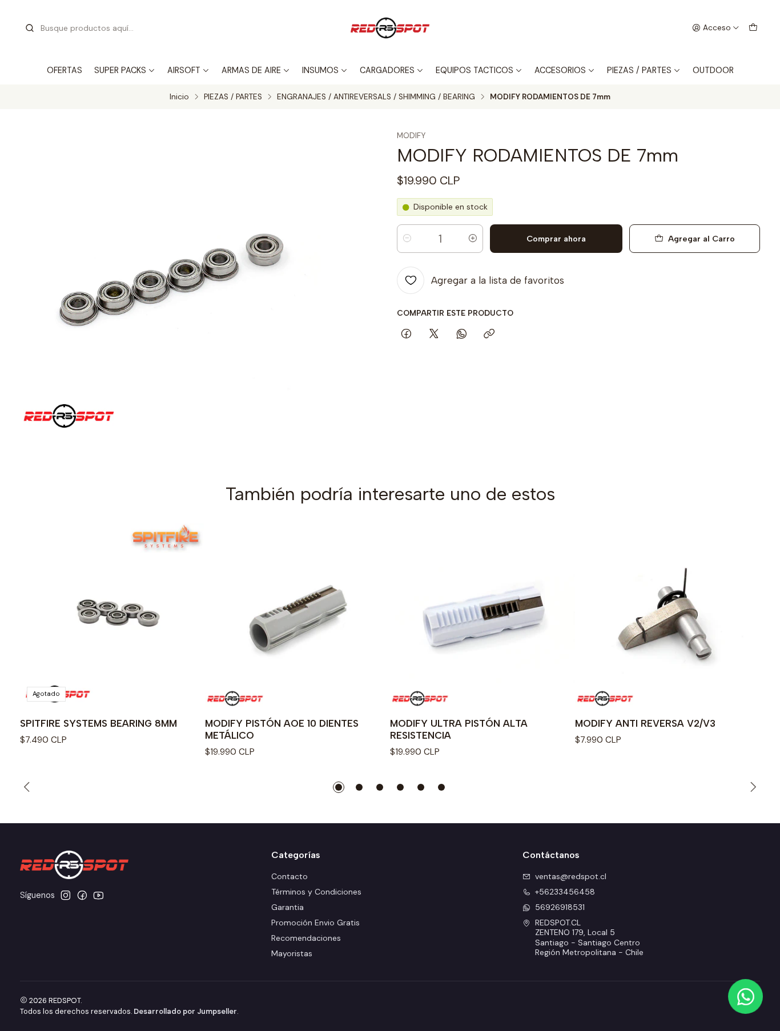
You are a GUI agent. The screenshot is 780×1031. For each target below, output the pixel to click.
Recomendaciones (306, 938)
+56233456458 (565, 892)
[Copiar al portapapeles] (489, 334)
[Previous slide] (28, 787)
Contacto (289, 876)
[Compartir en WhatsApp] (461, 334)
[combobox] (83, 28)
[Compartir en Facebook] (406, 334)
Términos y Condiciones (316, 892)
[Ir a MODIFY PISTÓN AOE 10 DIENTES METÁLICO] (297, 615)
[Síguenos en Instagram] (65, 895)
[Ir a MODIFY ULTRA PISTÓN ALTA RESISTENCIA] (482, 615)
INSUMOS (320, 70)
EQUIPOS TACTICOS (474, 70)
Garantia (287, 907)
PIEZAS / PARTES (639, 70)
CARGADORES (387, 70)
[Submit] (29, 28)
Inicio (179, 97)
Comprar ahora (556, 238)
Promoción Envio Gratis (315, 922)
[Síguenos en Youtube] (98, 895)
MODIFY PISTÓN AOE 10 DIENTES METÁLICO (282, 729)
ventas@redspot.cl (570, 876)
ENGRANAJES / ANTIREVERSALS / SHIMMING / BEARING (376, 97)
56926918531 (560, 907)
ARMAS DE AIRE (251, 70)
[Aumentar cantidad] (473, 238)
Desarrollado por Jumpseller (185, 1011)
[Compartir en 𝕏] (434, 334)
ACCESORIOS (560, 70)
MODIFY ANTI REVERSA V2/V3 (645, 723)
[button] (338, 787)
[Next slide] (751, 787)
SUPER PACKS (120, 70)
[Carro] (753, 28)
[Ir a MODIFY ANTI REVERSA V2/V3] (667, 615)
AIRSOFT (183, 70)
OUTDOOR (713, 70)
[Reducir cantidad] (407, 238)
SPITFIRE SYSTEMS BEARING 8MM (98, 723)
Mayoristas (291, 953)
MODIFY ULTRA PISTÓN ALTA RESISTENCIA (459, 729)
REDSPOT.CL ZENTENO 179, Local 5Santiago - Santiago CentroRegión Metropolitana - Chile (589, 937)
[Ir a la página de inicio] (390, 28)
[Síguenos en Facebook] (82, 895)
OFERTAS (64, 70)
